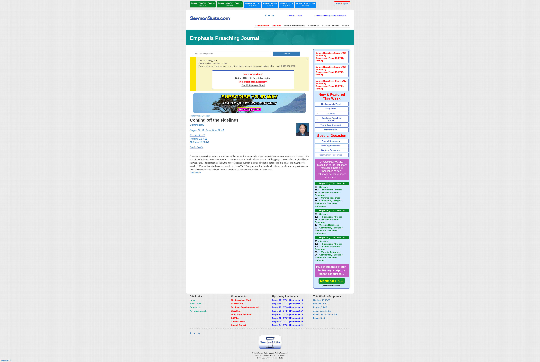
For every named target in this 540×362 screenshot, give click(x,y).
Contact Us (313, 25)
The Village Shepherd (330, 125)
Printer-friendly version (200, 116)
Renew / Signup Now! (249, 109)
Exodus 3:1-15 (286, 4)
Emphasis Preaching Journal (332, 119)
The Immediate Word (331, 104)
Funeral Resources (331, 141)
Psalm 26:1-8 (319, 318)
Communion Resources (331, 155)
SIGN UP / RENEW (330, 25)
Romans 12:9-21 (270, 4)
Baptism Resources (330, 150)
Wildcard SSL (6, 360)
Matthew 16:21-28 (199, 142)
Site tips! (276, 25)
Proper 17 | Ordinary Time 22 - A (207, 130)
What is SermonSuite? (294, 25)
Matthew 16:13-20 (252, 4)
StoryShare (330, 108)
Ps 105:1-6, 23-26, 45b (305, 4)
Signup (345, 3)
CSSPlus (331, 113)
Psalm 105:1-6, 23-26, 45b (325, 314)
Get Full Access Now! (253, 85)
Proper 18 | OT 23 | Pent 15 (229, 4)
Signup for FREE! (331, 280)
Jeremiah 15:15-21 (322, 311)
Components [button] (262, 25)
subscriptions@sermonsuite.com (331, 15)
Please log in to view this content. (213, 63)
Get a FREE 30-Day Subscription (253, 78)
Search (345, 25)
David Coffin (196, 147)
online (271, 66)
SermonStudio (331, 129)
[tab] (332, 57)
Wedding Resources (330, 146)
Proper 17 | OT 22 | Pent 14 (202, 4)
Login (338, 3)
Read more (196, 172)
